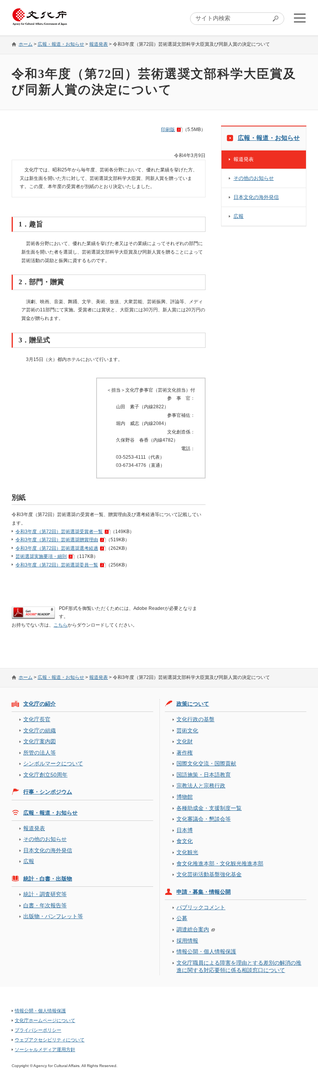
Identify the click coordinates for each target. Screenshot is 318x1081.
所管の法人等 (39, 752)
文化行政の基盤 (195, 719)
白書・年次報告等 (45, 905)
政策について (192, 704)
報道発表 (98, 44)
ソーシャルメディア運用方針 (45, 1049)
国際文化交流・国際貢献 (206, 763)
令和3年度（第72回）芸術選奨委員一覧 (57, 565)
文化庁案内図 (39, 741)
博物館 (184, 797)
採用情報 (187, 941)
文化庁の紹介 (39, 704)
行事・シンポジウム (47, 792)
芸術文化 (187, 730)
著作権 (184, 752)
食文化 (184, 841)
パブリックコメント (200, 907)
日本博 (184, 830)
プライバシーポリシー (38, 1030)
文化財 (184, 741)
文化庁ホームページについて (45, 1020)
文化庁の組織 (39, 730)
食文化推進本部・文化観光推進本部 (219, 863)
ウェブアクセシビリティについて (50, 1040)
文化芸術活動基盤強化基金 (209, 874)
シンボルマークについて (53, 763)
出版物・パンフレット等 (53, 916)
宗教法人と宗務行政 (200, 785)
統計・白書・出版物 (47, 879)
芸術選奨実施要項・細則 (41, 556)
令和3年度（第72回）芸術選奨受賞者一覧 (59, 531)
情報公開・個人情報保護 (206, 951)
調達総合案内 (192, 929)
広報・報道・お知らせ (61, 44)
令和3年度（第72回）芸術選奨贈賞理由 (57, 539)
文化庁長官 (36, 719)
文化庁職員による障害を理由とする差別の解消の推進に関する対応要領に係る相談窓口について (238, 966)
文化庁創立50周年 (45, 775)
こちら (60, 625)
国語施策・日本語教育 (203, 775)
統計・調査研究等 (45, 894)
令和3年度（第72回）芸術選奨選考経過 (57, 548)
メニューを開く (300, 18)
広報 (238, 216)
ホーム (26, 44)
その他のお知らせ (253, 178)
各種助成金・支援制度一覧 (209, 808)
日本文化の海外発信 (256, 197)
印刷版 (168, 129)
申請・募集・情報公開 (203, 892)
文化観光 (187, 852)
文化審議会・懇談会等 (203, 819)
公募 (181, 918)
